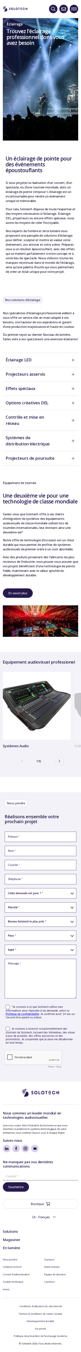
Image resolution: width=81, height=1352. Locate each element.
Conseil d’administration (16, 1274)
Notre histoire (52, 1267)
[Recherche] (53, 9)
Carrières (49, 1281)
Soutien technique (13, 1281)
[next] (59, 761)
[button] (40, 1217)
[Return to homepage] (15, 8)
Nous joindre (10, 1259)
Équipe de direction (55, 1274)
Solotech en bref (12, 1267)
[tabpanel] (37, 710)
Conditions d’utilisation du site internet (40, 1306)
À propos (49, 1259)
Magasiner (11, 1239)
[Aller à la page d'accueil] (40, 1093)
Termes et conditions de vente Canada (40, 1313)
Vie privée (40, 1328)
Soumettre (16, 1187)
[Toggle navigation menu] (74, 9)
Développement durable (40, 1321)
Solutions (10, 1231)
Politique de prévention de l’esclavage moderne (40, 1336)
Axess (6, 1289)
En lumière (11, 1248)
